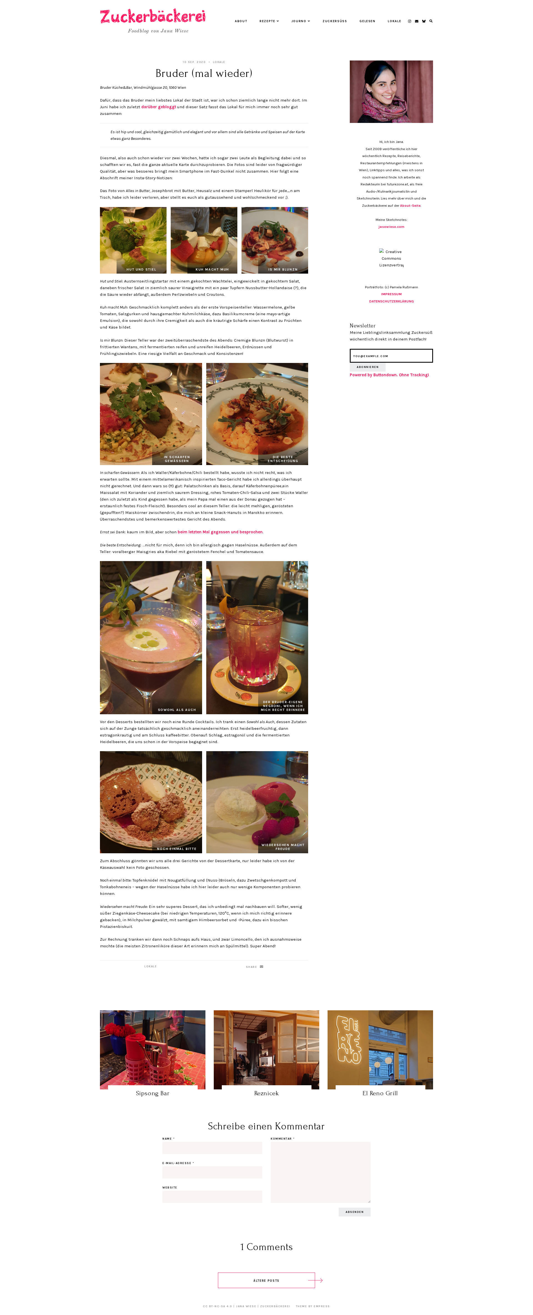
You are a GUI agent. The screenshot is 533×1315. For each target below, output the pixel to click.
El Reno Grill (380, 1093)
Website (169, 1187)
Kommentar (283, 1138)
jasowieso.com (391, 226)
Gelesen (367, 21)
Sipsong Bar (153, 1093)
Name (168, 1138)
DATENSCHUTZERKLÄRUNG (391, 301)
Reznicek (266, 1093)
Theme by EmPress (313, 1306)
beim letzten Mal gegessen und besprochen (220, 531)
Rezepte (267, 21)
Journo (298, 21)
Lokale (394, 21)
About (241, 21)
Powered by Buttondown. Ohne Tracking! (389, 374)
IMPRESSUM (391, 294)
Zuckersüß (335, 21)
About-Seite (410, 205)
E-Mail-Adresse (178, 1163)
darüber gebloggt (159, 106)
